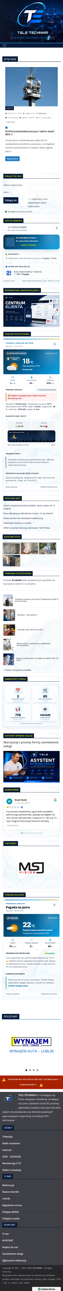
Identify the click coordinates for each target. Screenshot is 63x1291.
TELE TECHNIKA (32, 32)
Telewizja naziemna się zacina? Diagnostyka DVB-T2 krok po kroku (37, 600)
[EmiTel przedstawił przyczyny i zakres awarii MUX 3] (31, 86)
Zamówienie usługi (12, 1253)
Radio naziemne (11, 1143)
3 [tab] (33, 1070)
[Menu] (4, 45)
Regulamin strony (12, 1205)
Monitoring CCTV (11, 1163)
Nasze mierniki (10, 1191)
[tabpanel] (31, 1045)
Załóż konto (33, 206)
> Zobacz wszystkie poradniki (17, 670)
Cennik (6, 1198)
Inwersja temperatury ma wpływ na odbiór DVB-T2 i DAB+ (37, 659)
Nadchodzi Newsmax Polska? (17, 523)
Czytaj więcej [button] (12, 825)
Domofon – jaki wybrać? (27, 615)
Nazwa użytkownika (12, 185)
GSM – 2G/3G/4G (11, 1156)
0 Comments (13, 117)
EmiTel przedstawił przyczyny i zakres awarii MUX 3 (29, 133)
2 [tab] (30, 1070)
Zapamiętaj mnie (39, 199)
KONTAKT (7, 1240)
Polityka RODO (10, 1212)
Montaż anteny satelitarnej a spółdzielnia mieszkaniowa (33, 645)
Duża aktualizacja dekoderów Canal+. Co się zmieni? (28, 513)
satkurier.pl (30, 113)
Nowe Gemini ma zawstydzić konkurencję (23, 518)
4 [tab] (37, 1070)
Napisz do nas (10, 1247)
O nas (5, 1233)
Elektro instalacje (11, 1170)
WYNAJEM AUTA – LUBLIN (32, 1051)
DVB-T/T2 (9, 108)
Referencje (8, 1185)
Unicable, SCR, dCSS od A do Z (30, 630)
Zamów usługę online (18, 986)
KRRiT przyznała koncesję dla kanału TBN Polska (26, 527)
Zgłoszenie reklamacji (14, 1260)
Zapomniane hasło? (37, 202)
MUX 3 (38, 117)
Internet (6, 1150)
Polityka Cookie (10, 1218)
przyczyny (47, 117)
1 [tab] (26, 1070)
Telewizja (7, 1136)
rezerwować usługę (16, 983)
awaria (24, 117)
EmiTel (31, 117)
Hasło (6, 192)
